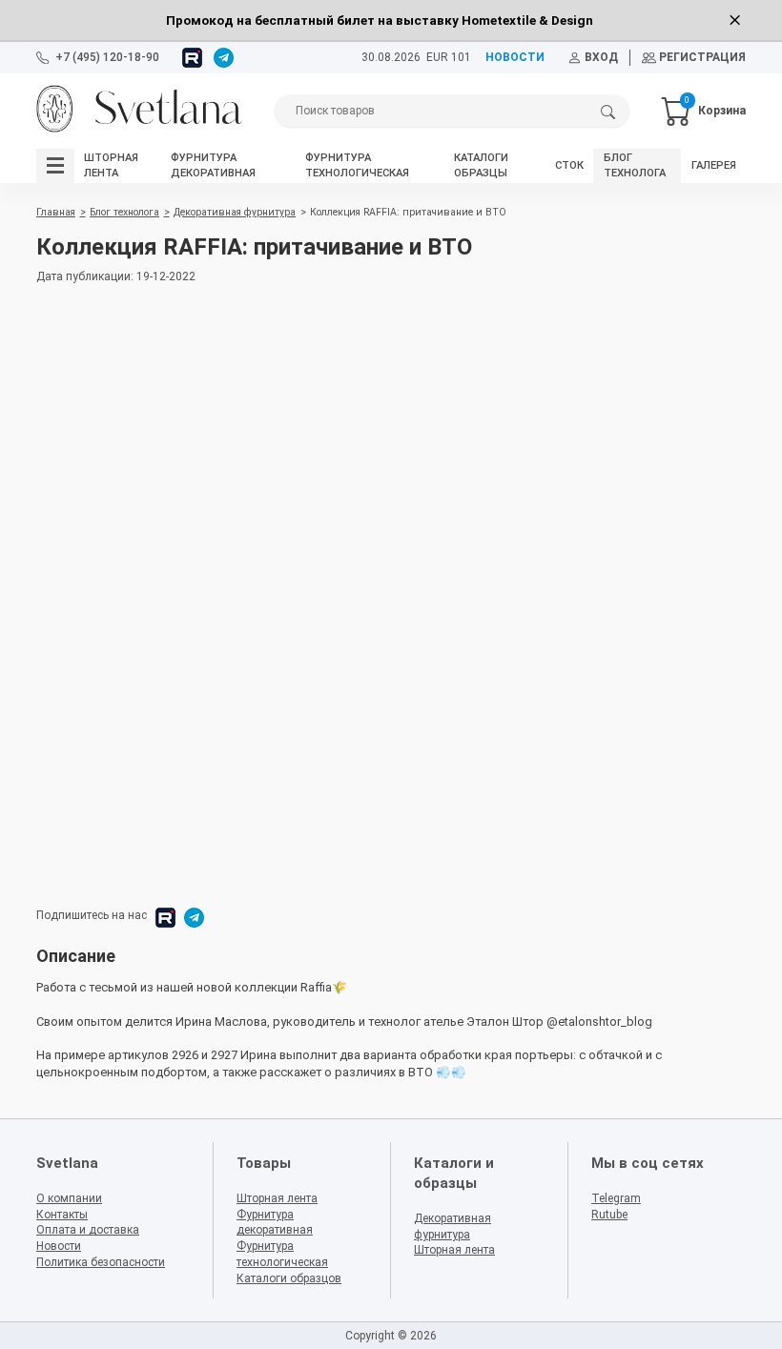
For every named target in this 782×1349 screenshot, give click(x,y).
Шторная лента (277, 1198)
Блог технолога (124, 212)
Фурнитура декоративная (275, 1222)
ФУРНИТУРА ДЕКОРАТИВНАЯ (213, 165)
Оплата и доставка (87, 1230)
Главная (55, 212)
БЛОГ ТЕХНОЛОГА (635, 165)
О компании (69, 1198)
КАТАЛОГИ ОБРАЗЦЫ (481, 165)
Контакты (62, 1214)
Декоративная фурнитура (235, 212)
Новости (58, 1246)
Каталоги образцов (289, 1278)
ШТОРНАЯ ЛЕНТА (111, 165)
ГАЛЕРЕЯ (713, 165)
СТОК (569, 165)
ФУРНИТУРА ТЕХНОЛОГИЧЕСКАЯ (357, 165)
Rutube (609, 1214)
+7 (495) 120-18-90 (107, 57)
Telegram (616, 1198)
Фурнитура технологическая (282, 1254)
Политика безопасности (100, 1262)
